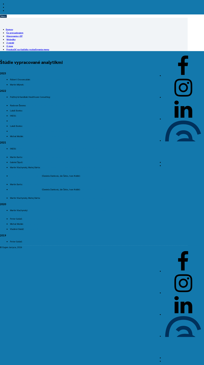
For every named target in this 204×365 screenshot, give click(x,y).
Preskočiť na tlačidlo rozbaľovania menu (27, 49)
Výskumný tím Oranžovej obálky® (25, 175)
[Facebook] (183, 75)
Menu (3, 16)
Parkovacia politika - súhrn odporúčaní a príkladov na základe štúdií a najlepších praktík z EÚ (54, 131)
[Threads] (183, 140)
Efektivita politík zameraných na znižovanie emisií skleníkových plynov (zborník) (65, 105)
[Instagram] (183, 97)
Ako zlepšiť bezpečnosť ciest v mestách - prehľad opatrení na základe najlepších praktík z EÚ (55, 120)
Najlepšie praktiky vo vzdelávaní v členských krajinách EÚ (58, 79)
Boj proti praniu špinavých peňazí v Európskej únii (46, 125)
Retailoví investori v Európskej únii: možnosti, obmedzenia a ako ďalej (58, 84)
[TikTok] (183, 162)
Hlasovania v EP (14, 36)
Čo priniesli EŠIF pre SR (35, 229)
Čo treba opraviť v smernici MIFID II (40, 184)
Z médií (10, 42)
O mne (9, 46)
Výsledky (11, 39)
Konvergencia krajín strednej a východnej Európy (47, 136)
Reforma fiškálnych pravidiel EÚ (38, 110)
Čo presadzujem (14, 32)
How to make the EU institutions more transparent (47, 162)
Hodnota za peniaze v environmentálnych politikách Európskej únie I (55, 241)
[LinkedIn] (183, 118)
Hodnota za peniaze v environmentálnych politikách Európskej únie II (56, 218)
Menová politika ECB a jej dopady (40, 223)
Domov (9, 29)
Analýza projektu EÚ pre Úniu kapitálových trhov (46, 157)
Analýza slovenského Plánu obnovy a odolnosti (39, 115)
